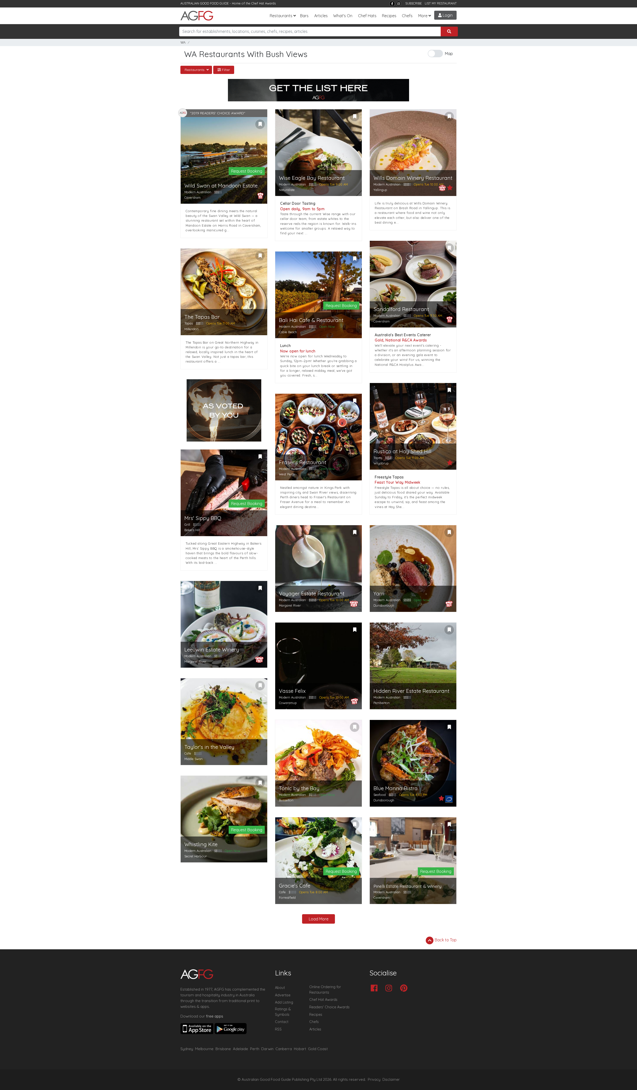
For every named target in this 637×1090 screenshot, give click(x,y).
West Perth (287, 474)
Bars (304, 15)
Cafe (187, 753)
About (280, 987)
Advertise (282, 995)
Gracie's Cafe (294, 886)
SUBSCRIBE (413, 3)
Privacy (374, 1079)
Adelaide (240, 1048)
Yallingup (380, 190)
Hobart (300, 1048)
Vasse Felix (292, 691)
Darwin (267, 1048)
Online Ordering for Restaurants (325, 990)
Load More (318, 918)
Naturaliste (287, 190)
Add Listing (284, 1002)
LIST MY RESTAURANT (441, 3)
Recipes (389, 15)
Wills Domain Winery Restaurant (412, 178)
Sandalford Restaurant (401, 309)
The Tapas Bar (202, 317)
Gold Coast (318, 1048)
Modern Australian (197, 192)
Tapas (188, 323)
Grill (187, 524)
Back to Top (445, 939)
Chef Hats (367, 15)
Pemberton (381, 703)
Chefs (407, 15)
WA (183, 42)
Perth (254, 1048)
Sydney (186, 1048)
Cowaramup (288, 703)
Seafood (379, 795)
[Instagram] (398, 3)
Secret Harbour (195, 856)
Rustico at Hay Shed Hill (402, 451)
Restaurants (281, 15)
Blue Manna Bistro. (395, 788)
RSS (278, 1029)
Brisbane (223, 1048)
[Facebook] (392, 3)
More (422, 15)
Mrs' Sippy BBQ (202, 518)
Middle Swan (193, 759)
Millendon (191, 329)
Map (449, 53)
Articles (321, 15)
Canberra (283, 1048)
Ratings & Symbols (283, 1012)
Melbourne (204, 1048)
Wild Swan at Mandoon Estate (221, 186)
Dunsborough (383, 605)
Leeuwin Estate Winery (211, 649)
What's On (342, 15)
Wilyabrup (381, 463)
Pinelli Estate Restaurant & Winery (407, 886)
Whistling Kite (200, 844)
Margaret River (290, 605)
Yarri (378, 593)
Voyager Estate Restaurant (311, 593)
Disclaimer (391, 1079)
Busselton (286, 800)
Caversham (192, 197)
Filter (225, 69)
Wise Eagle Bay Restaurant (312, 178)
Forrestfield (287, 897)
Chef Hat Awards (263, 3)
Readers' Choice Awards (329, 1007)
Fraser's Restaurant (302, 462)
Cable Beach (288, 332)
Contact (281, 1022)
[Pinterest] (405, 988)
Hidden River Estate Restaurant (411, 691)
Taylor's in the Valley (209, 747)
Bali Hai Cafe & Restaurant (311, 320)
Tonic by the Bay (299, 788)
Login (447, 15)
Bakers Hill (192, 530)
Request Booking (246, 171)
